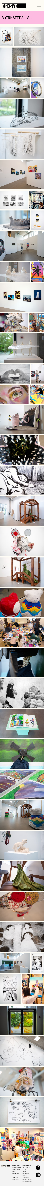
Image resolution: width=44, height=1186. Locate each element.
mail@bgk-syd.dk (26, 1174)
